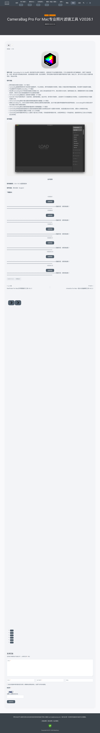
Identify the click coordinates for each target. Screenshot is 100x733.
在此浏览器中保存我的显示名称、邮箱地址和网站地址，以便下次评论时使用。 (27, 684)
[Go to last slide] (11, 302)
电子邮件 (39, 680)
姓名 (9, 680)
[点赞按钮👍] (9, 45)
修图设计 (46, 15)
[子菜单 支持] (60, 5)
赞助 (67, 3)
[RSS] (90, 2)
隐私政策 (44, 721)
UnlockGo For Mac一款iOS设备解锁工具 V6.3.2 (79, 287)
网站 (67, 680)
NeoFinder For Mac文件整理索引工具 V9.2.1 (19, 287)
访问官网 (50, 179)
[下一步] (18, 302)
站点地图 (55, 721)
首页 (17, 3)
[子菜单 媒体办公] (30, 5)
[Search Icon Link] (84, 3)
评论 (9, 660)
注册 (79, 3)
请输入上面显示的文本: (12, 694)
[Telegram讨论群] (87, 2)
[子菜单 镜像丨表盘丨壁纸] (47, 5)
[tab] (12, 631)
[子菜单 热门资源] (21, 5)
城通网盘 (50, 201)
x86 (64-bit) (52, 15)
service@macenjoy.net (54, 717)
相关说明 (50, 721)
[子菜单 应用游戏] (38, 5)
